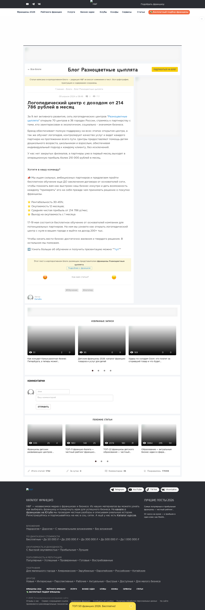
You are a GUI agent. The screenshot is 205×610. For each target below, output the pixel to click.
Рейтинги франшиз (51, 12)
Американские (67, 571)
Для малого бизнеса (148, 581)
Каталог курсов (126, 515)
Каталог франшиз (39, 500)
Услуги (73, 589)
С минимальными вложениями (73, 529)
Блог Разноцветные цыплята (88, 89)
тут (117, 249)
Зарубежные (86, 571)
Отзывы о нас (32, 601)
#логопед (88, 290)
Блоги (69, 89)
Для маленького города (40, 571)
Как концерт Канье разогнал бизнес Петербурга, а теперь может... (46, 360)
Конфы (114, 12)
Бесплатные (33, 539)
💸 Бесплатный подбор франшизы (169, 12)
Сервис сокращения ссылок (55, 601)
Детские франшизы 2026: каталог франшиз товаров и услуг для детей (101, 360)
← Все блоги (34, 69)
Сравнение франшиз (80, 601)
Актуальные (96, 581)
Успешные (50, 560)
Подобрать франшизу (152, 4)
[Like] (45, 277)
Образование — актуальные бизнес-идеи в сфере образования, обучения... (156, 451)
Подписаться (165, 69)
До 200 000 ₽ (70, 539)
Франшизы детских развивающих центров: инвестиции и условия (39, 451)
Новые (30, 581)
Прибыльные (68, 550)
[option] (50, 346)
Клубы (103, 12)
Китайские (138, 571)
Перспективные (63, 581)
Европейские (104, 571)
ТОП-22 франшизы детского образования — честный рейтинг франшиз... (118, 451)
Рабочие (81, 581)
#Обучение (71, 290)
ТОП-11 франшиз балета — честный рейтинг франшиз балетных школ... (79, 451)
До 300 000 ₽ (89, 539)
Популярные (34, 560)
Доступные (126, 581)
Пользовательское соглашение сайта (50, 598)
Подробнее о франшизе (79, 268)
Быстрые (111, 581)
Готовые (84, 560)
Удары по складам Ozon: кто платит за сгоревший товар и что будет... (149, 360)
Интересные (44, 581)
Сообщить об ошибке (103, 601)
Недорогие (32, 529)
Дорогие (47, 529)
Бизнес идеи (87, 12)
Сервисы (127, 12)
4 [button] (110, 371)
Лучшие (83, 550)
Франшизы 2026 (26, 12)
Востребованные (102, 560)
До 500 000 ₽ (109, 539)
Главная (59, 89)
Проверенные (68, 560)
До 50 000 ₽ (51, 539)
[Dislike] (114, 277)
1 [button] (92, 371)
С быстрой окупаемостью (41, 550)
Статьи (141, 12)
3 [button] (104, 371)
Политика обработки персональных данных (136, 601)
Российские (122, 571)
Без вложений (103, 529)
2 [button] (98, 371)
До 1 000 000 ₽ (130, 539)
